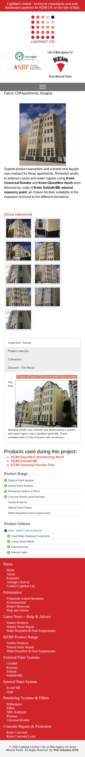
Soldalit (12, 671)
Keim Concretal (17, 732)
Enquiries (13, 578)
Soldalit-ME (14, 675)
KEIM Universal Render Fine (33, 465)
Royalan (12, 667)
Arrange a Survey (18, 582)
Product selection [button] (18, 351)
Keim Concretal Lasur (21, 736)
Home (11, 570)
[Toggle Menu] (42, 87)
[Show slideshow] (18, 214)
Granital (12, 663)
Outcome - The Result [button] (21, 367)
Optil (10, 692)
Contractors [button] (15, 359)
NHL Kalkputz (16, 712)
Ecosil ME (13, 687)
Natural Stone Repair (20, 627)
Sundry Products (17, 623)
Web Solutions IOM (65, 750)
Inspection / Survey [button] (19, 342)
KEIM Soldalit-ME (24, 461)
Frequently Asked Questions (25, 598)
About (11, 574)
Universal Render (18, 720)
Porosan (12, 716)
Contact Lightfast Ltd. (21, 586)
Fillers (11, 708)
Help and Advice (18, 610)
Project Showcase (18, 606)
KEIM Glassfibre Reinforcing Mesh (37, 457)
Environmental (16, 602)
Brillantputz (14, 704)
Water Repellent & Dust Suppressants (31, 630)
